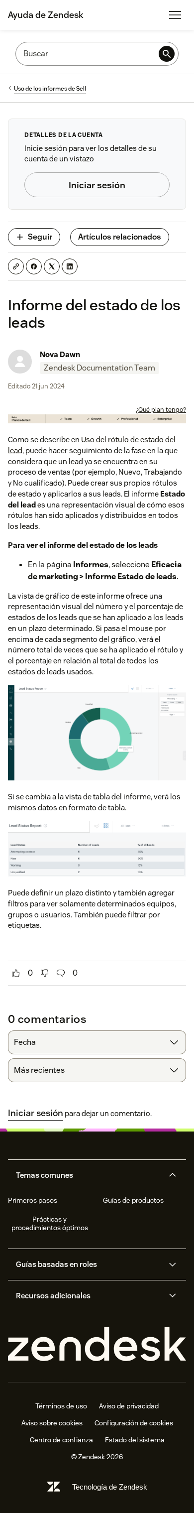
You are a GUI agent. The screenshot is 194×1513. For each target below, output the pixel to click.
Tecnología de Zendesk (109, 1487)
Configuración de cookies (134, 1422)
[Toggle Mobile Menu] (175, 15)
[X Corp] (52, 266)
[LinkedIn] (70, 266)
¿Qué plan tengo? (161, 409)
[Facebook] (34, 266)
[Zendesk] (97, 1344)
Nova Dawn (60, 354)
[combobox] (97, 1042)
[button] (88, 1175)
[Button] (16, 973)
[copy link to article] (16, 266)
